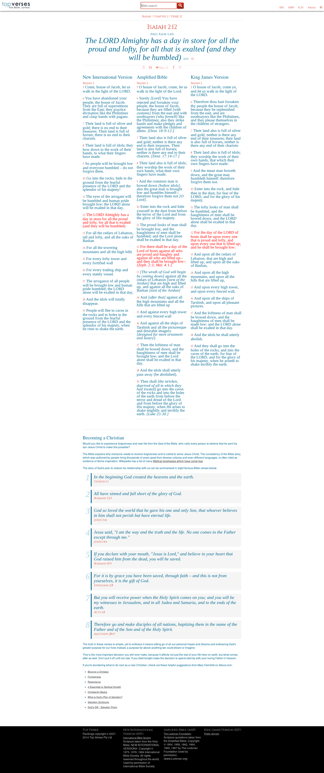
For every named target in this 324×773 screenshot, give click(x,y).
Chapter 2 (161, 16)
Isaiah (146, 16)
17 (84, 281)
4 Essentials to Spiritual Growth (104, 687)
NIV (281, 7)
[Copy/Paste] (144, 67)
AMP (291, 7)
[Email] (150, 67)
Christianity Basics (97, 692)
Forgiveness (94, 676)
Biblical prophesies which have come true (178, 461)
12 (84, 215)
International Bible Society (137, 737)
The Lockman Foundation (177, 733)
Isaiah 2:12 (162, 27)
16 (84, 270)
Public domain (211, 733)
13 (84, 233)
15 (84, 259)
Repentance (94, 682)
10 (84, 179)
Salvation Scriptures (98, 702)
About (312, 7)
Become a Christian (98, 671)
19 (84, 311)
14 (84, 248)
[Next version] (192, 58)
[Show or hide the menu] (321, 7)
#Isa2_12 (163, 67)
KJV (301, 7)
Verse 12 (176, 16)
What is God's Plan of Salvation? (105, 697)
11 (84, 197)
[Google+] (180, 67)
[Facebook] (174, 67)
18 (84, 300)
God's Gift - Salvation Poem (102, 707)
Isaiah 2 (88, 83)
